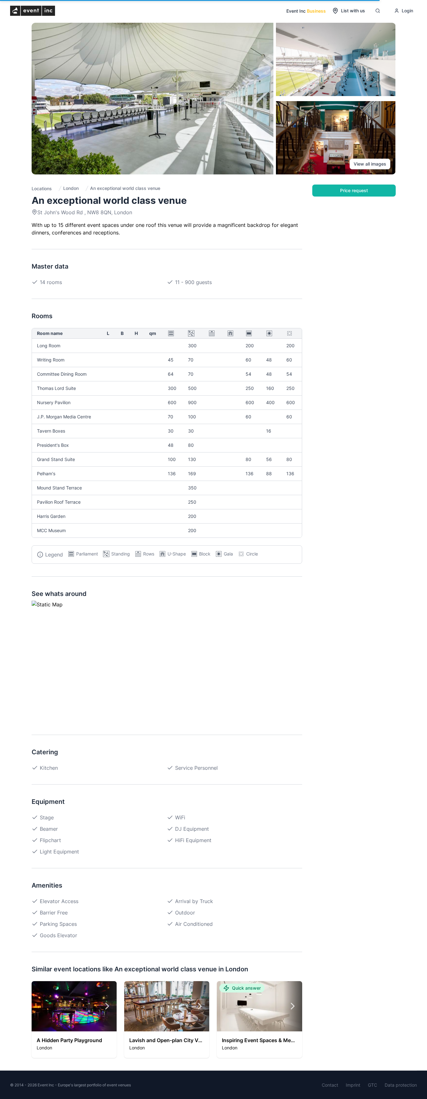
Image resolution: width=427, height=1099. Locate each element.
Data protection (401, 1085)
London (71, 188)
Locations (42, 188)
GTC (372, 1085)
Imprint (353, 1085)
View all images (370, 164)
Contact (330, 1085)
